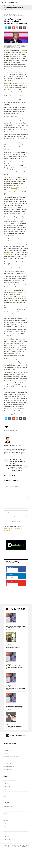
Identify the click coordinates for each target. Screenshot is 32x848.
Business (6, 430)
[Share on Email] (20, 27)
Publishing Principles (8, 747)
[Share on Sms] (17, 27)
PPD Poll (5, 793)
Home (5, 5)
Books (5, 823)
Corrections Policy (8, 760)
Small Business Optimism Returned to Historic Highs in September (15, 646)
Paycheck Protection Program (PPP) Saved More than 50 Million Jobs (14, 707)
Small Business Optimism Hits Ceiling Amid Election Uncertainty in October (15, 627)
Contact (5, 796)
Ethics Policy (6, 753)
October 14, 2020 (10, 649)
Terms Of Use (6, 786)
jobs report (14, 187)
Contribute (6, 829)
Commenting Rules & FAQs (9, 780)
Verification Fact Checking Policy (11, 756)
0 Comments (21, 15)
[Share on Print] (24, 27)
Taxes (15, 432)
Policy (7, 724)
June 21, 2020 (9, 727)
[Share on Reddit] (13, 27)
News (10, 5)
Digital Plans (6, 810)
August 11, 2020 (9, 670)
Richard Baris (16, 445)
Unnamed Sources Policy (9, 766)
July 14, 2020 (9, 689)
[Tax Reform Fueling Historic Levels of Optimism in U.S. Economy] (9, 439)
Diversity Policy (7, 763)
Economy (15, 5)
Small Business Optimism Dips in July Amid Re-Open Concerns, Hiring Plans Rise (15, 667)
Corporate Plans (7, 806)
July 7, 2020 (8, 709)
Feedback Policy (7, 750)
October (8, 339)
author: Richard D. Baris (10, 15)
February (8, 50)
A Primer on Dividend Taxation (14, 726)
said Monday (20, 119)
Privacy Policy (7, 783)
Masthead (5, 789)
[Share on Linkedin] (9, 27)
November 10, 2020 (10, 629)
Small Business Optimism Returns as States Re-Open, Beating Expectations (15, 687)
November (7, 254)
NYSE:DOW (23, 50)
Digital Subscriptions (8, 833)
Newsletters (6, 813)
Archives (5, 820)
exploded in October (17, 292)
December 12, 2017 (14, 14)
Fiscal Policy (13, 430)
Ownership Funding (8, 769)
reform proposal (8, 432)
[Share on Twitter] (6, 27)
